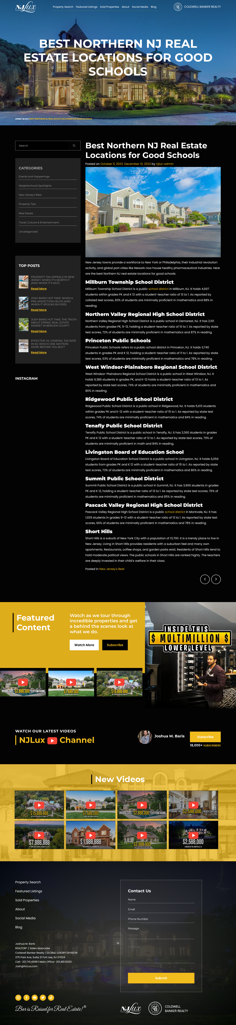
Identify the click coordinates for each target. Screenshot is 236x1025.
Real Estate (26, 213)
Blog (25, 119)
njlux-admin (165, 164)
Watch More (84, 645)
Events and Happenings (34, 176)
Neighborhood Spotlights (35, 185)
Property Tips (27, 204)
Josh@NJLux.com (26, 966)
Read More (39, 289)
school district (159, 289)
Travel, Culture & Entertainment (39, 222)
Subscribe (115, 645)
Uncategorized (28, 231)
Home (18, 119)
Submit (161, 978)
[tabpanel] (39, 805)
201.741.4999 (29, 962)
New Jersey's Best (111, 569)
